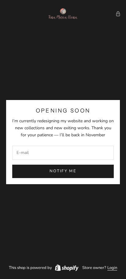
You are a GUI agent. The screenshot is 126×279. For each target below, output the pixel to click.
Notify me (63, 171)
